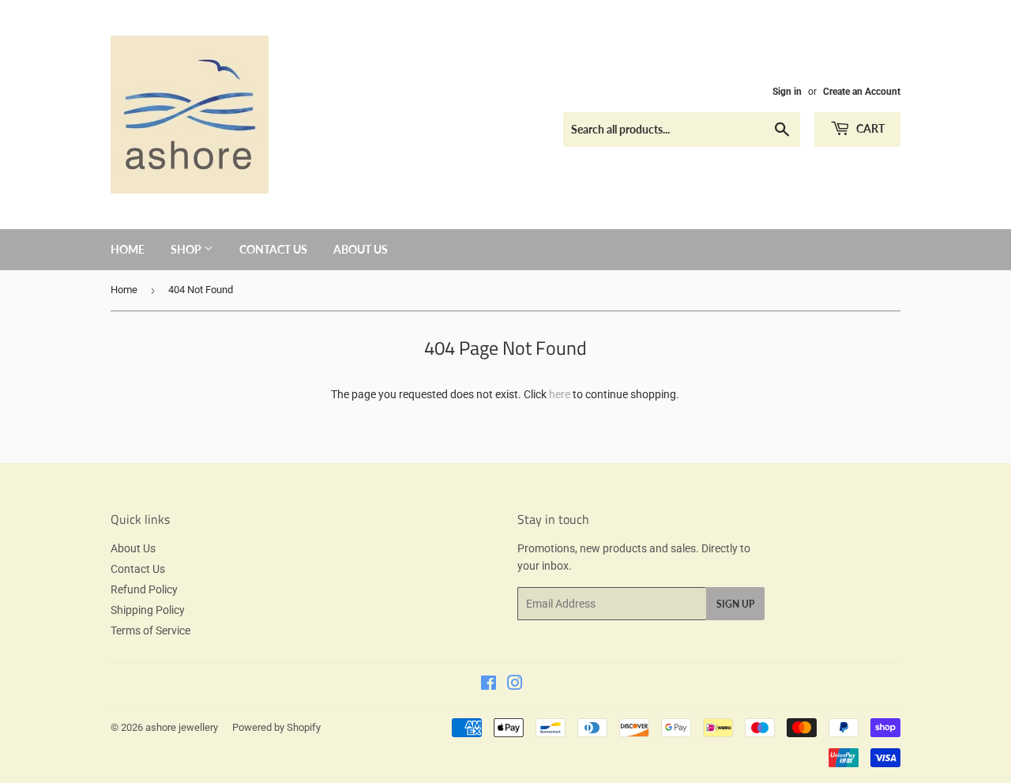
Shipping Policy (148, 610)
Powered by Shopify (276, 727)
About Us (360, 249)
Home (128, 249)
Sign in (787, 91)
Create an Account (861, 91)
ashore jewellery (181, 727)
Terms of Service (150, 630)
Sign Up (735, 604)
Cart (869, 128)
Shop (187, 249)
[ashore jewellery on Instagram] (515, 685)
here (559, 394)
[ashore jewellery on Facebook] (488, 685)
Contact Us (273, 249)
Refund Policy (144, 589)
